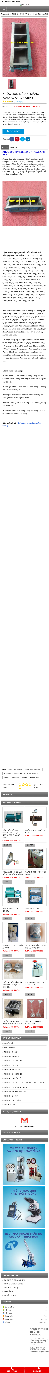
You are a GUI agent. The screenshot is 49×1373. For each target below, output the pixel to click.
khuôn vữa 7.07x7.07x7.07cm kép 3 (27, 770)
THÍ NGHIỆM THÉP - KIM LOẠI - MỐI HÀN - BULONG (24, 1083)
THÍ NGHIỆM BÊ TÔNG (13, 1074)
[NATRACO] (24, 5)
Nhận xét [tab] (13, 147)
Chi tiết (7, 845)
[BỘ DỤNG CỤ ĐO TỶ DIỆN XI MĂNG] (13, 932)
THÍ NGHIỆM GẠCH (11, 1056)
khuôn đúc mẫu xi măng (31, 777)
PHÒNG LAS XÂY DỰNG (13, 1284)
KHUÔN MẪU (9, 1043)
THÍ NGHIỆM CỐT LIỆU (13, 1078)
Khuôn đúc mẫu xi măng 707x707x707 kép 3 (21, 773)
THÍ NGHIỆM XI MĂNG (13, 1100)
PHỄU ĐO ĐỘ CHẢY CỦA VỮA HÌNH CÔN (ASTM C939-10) (12, 984)
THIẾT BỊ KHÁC (10, 1105)
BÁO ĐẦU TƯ (9, 1291)
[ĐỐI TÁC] (23, 1164)
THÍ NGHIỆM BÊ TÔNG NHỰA (15, 1087)
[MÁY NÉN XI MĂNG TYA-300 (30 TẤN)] (35, 969)
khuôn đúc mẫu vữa (11, 777)
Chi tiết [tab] (5, 147)
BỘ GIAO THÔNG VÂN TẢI (14, 1280)
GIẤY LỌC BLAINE (32, 909)
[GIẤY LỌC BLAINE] (35, 895)
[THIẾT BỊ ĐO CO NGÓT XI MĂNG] (35, 817)
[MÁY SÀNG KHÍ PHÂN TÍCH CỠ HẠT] (35, 858)
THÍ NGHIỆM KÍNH (11, 1065)
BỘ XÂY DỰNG (10, 1295)
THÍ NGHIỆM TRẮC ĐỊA (13, 1061)
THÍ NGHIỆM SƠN (11, 1052)
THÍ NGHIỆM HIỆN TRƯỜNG (15, 1091)
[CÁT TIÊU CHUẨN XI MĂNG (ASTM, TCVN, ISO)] (35, 932)
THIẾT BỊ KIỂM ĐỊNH (12, 1288)
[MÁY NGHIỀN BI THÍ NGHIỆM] (13, 895)
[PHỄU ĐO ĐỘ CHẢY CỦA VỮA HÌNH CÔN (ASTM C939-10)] (13, 969)
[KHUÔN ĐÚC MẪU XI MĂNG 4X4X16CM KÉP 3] (13, 1008)
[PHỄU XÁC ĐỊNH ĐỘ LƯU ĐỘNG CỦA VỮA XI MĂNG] (13, 858)
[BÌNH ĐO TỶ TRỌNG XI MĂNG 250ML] (35, 1008)
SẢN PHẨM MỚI (10, 1048)
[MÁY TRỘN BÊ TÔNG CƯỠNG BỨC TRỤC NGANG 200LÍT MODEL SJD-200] (13, 817)
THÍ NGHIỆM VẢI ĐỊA (12, 1070)
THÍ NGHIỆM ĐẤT (11, 1096)
